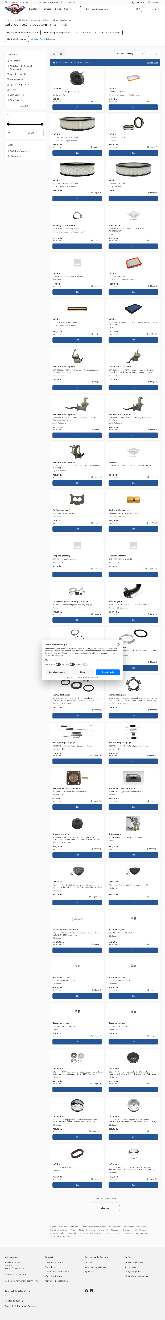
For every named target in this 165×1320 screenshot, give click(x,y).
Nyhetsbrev (90, 1271)
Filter (73, 1230)
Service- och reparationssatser (137, 1233)
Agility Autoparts (19, 84)
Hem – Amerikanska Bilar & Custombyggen (22, 20)
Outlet (67, 9)
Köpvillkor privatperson (56, 1281)
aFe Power (16, 79)
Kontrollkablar (140, 1230)
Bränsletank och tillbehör (107, 32)
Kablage (126, 1230)
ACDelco (15, 61)
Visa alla (24, 105)
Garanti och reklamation (57, 1271)
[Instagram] (91, 1290)
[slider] (8, 124)
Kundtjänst (140, 2)
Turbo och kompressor (60, 1236)
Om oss (88, 1262)
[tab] (54, 54)
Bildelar (33, 9)
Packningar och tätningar (91, 1233)
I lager (15, 156)
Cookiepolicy (131, 1267)
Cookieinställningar (134, 1262)
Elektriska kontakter (17, 39)
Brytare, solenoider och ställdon (22, 32)
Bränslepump (83, 32)
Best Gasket (17, 95)
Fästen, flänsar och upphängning (93, 1230)
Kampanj (47, 9)
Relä (107, 1233)
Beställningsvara (20, 151)
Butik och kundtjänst (95, 1267)
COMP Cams (17, 100)
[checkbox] (8, 60)
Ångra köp (50, 1267)
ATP (13, 89)
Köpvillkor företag (53, 1276)
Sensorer (116, 1233)
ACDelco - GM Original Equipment (21, 67)
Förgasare (115, 1230)
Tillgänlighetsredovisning (137, 1276)
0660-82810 (70, 2)
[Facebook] (86, 1290)
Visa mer (105, 1208)
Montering (72, 1233)
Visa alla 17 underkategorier (43, 39)
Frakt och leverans (54, 1262)
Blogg (58, 9)
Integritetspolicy (133, 1271)
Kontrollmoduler (57, 1233)
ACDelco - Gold (18, 74)
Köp (77, 107)
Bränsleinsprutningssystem (57, 32)
